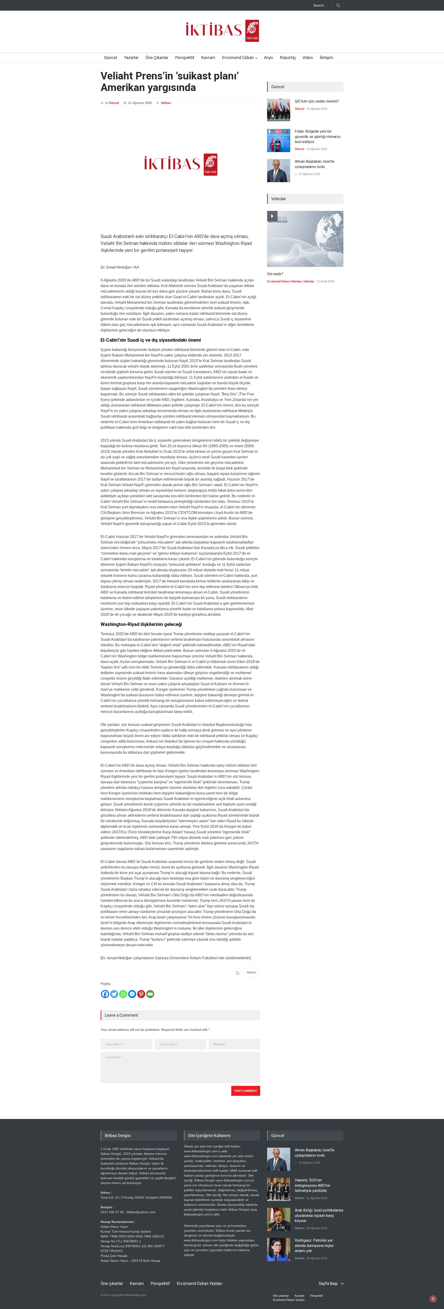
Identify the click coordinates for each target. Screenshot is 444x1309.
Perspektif (184, 57)
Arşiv (268, 57)
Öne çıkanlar (112, 1283)
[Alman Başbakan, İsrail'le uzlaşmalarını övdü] (278, 170)
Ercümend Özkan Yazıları (199, 1283)
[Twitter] (114, 994)
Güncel (110, 57)
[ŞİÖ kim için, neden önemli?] (278, 110)
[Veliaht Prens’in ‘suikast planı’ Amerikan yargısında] (180, 164)
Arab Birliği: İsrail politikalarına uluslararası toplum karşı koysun (319, 1215)
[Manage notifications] (433, 1299)
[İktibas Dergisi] (222, 35)
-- (296, 174)
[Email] (150, 994)
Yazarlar (131, 57)
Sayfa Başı (328, 1283)
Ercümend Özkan (238, 57)
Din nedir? (275, 274)
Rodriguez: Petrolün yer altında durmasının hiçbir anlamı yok (314, 1245)
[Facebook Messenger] (132, 994)
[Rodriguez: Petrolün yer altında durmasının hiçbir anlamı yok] (278, 1249)
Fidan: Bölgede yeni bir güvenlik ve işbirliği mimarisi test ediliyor (318, 136)
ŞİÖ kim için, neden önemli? (317, 101)
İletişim (326, 57)
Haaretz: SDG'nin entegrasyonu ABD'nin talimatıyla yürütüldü (312, 1185)
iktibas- (166, 103)
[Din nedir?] (305, 239)
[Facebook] (105, 994)
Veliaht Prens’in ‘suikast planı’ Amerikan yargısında (170, 82)
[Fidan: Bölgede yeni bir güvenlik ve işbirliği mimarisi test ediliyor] (278, 140)
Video (307, 57)
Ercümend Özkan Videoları (284, 281)
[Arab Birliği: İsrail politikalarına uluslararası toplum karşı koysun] (278, 1219)
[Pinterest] (141, 994)
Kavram (208, 57)
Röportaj (288, 57)
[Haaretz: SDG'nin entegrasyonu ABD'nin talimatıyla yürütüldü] (278, 1189)
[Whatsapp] (123, 994)
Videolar (308, 281)
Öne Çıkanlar (156, 57)
